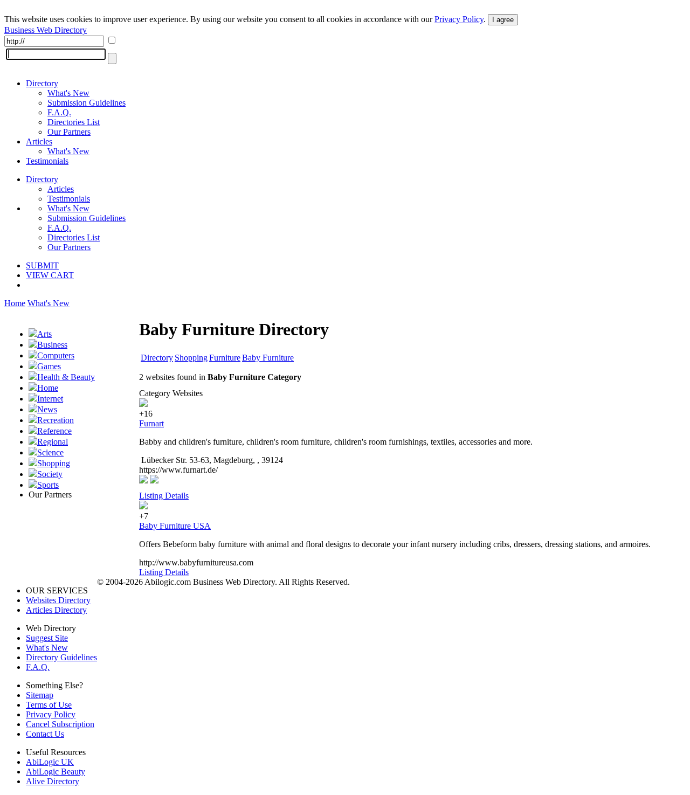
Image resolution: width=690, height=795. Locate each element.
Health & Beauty (66, 377)
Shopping (53, 463)
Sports (48, 484)
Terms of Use (49, 704)
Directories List (73, 122)
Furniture (224, 357)
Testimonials (47, 160)
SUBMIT (42, 265)
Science (50, 452)
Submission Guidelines (86, 102)
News (47, 409)
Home (14, 303)
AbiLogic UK (50, 761)
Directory (42, 83)
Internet (50, 398)
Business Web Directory (45, 29)
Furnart (151, 423)
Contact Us (45, 733)
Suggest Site (47, 637)
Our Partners (69, 131)
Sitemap (39, 695)
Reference (54, 430)
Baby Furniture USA (175, 525)
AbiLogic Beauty (55, 771)
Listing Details (164, 495)
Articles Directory (56, 609)
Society (50, 474)
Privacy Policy (459, 19)
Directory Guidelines (61, 657)
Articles (39, 141)
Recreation (55, 420)
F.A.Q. (59, 112)
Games (49, 366)
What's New (68, 93)
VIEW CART (50, 275)
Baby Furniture (268, 357)
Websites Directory (58, 600)
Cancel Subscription (60, 724)
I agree (503, 20)
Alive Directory (52, 781)
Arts (44, 333)
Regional (52, 441)
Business (52, 344)
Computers (55, 355)
